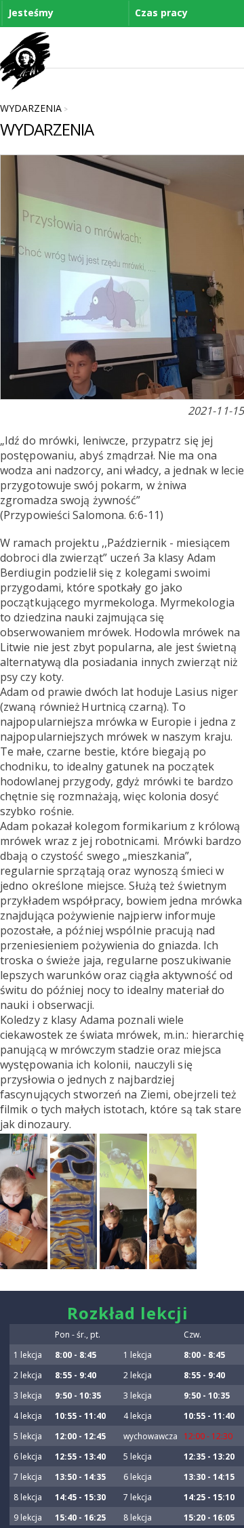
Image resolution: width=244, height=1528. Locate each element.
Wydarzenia (31, 108)
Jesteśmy (31, 12)
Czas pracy (161, 12)
